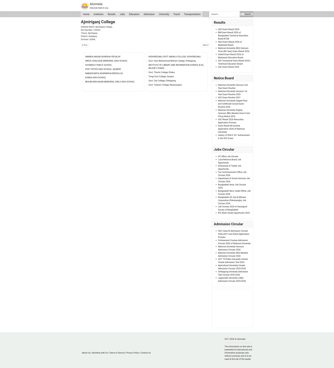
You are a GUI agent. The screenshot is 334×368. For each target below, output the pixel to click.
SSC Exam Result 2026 (228, 67)
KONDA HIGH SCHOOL (95, 77)
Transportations (192, 14)
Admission (149, 14)
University (164, 14)
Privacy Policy (132, 353)
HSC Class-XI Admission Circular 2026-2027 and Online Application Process (233, 234)
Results (111, 14)
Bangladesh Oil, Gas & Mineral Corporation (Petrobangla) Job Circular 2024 (232, 200)
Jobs (122, 14)
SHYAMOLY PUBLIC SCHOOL (98, 65)
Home (86, 14)
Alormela (96, 4)
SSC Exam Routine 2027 (229, 97)
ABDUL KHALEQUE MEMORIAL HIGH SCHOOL (106, 61)
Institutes (98, 14)
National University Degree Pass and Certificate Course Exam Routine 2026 (232, 103)
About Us (86, 353)
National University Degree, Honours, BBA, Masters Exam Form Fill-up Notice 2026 (234, 113)
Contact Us (146, 353)
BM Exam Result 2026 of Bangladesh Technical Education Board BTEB (233, 35)
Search (247, 14)
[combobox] (224, 14)
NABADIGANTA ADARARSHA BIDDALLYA (104, 73)
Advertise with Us (100, 353)
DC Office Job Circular (228, 156)
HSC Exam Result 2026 (228, 29)
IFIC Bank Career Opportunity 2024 (234, 213)
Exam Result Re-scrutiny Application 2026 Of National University (231, 128)
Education (134, 14)
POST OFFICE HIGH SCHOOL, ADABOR (103, 69)
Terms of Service (117, 353)
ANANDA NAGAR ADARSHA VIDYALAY (103, 56)
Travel (176, 14)
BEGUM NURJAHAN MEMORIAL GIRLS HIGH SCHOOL (110, 81)
